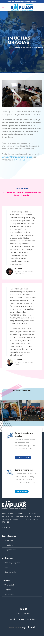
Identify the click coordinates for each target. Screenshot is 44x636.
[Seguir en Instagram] (21, 609)
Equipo (7, 567)
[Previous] (2, 411)
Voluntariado (10, 585)
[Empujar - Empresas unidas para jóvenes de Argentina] (22, 7)
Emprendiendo (10, 550)
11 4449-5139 (19, 160)
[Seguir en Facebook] (18, 609)
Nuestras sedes (10, 572)
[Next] (41, 411)
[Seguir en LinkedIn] (26, 609)
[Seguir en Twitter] (23, 609)
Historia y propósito (12, 563)
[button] (3, 7)
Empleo (8, 590)
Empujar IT (9, 545)
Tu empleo (9, 541)
